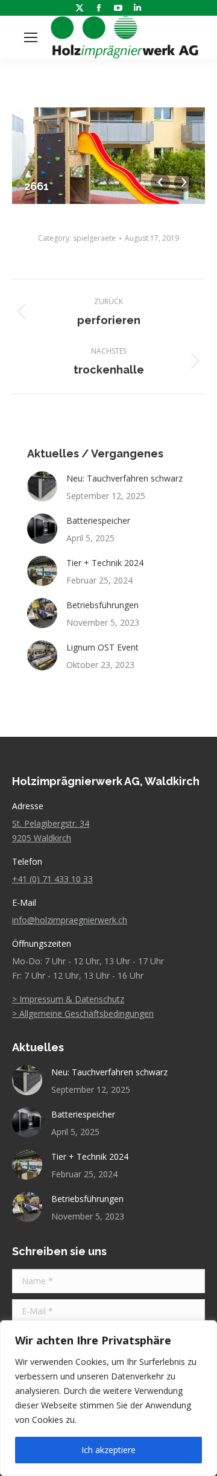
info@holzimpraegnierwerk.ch (69, 920)
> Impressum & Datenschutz (68, 999)
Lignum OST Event (102, 647)
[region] (108, 1398)
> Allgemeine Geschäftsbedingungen (83, 1013)
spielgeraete (94, 238)
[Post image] (42, 486)
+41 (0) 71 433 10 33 (52, 879)
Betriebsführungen (102, 605)
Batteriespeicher (98, 520)
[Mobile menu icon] (30, 37)
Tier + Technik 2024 (104, 562)
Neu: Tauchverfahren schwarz (124, 478)
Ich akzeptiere (108, 1449)
